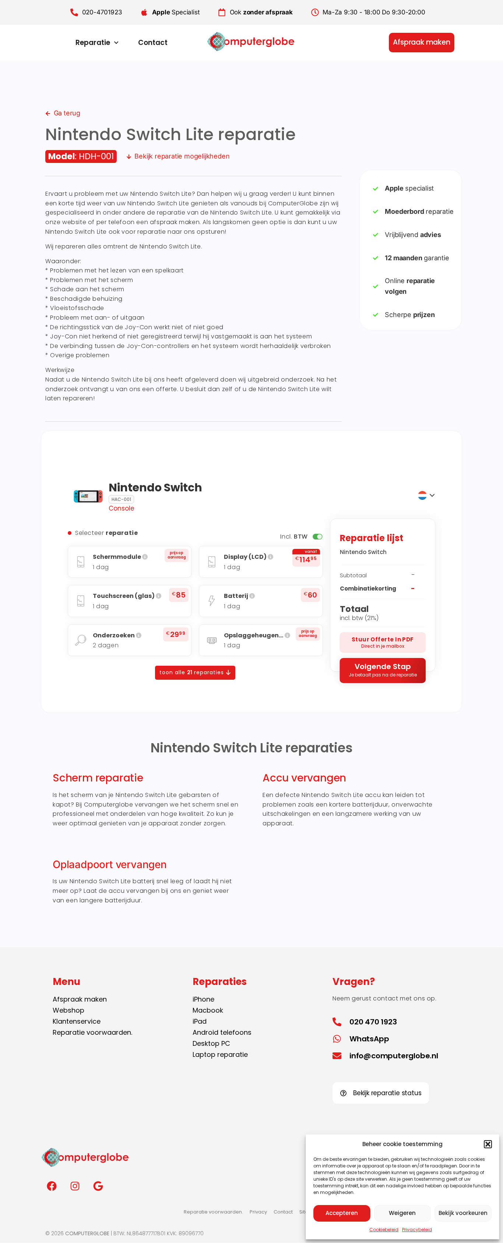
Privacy (258, 1211)
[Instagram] (75, 1186)
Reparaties (220, 981)
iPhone (203, 999)
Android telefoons (222, 1032)
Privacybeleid (417, 1229)
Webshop (68, 1010)
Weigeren (402, 1213)
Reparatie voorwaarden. (92, 1032)
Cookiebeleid (383, 1229)
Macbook (208, 1010)
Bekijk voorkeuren (463, 1213)
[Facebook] (51, 1186)
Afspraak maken (80, 999)
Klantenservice (77, 1021)
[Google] (98, 1186)
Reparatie (92, 43)
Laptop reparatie (220, 1054)
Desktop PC (211, 1043)
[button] (488, 1144)
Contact (153, 43)
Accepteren (342, 1213)
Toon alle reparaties (192, 672)
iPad (200, 1021)
